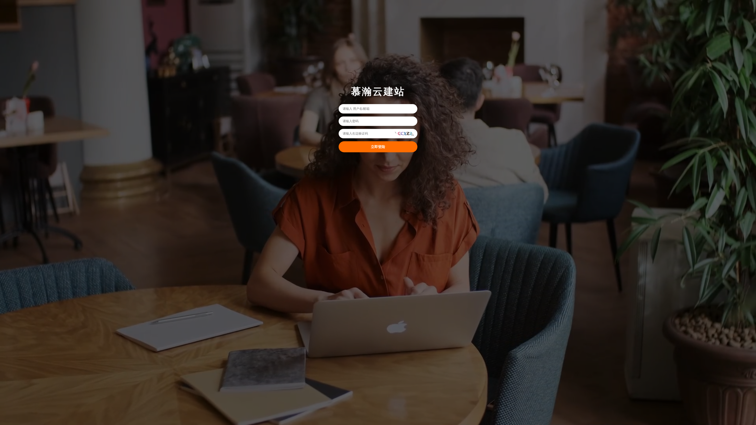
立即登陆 (378, 147)
